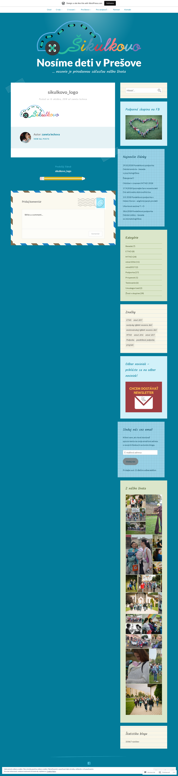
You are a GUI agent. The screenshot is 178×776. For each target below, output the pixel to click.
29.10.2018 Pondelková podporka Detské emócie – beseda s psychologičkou (138, 169)
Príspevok (130, 277)
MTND (128, 256)
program (129, 345)
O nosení (71, 9)
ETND (128, 251)
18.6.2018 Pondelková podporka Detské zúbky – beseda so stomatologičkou (138, 215)
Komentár (95, 234)
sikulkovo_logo (63, 169)
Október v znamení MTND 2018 (138, 183)
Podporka (130, 272)
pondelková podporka (145, 340)
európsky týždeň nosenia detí (139, 325)
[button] (135, 501)
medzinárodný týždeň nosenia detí (141, 330)
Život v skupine (132, 293)
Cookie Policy (51, 771)
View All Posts (41, 139)
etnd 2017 (138, 320)
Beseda (128, 246)
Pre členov (85, 9)
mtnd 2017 (150, 335)
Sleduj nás (130, 461)
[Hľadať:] (143, 90)
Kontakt (127, 9)
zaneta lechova (79, 99)
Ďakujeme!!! (128, 178)
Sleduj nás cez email (137, 429)
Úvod (49, 9)
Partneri (116, 9)
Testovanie (130, 282)
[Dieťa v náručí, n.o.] (89, 762)
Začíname (110, 3)
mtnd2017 (130, 267)
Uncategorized (132, 288)
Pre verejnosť (101, 9)
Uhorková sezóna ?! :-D (133, 206)
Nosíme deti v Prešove (89, 62)
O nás (58, 9)
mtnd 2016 (130, 262)
